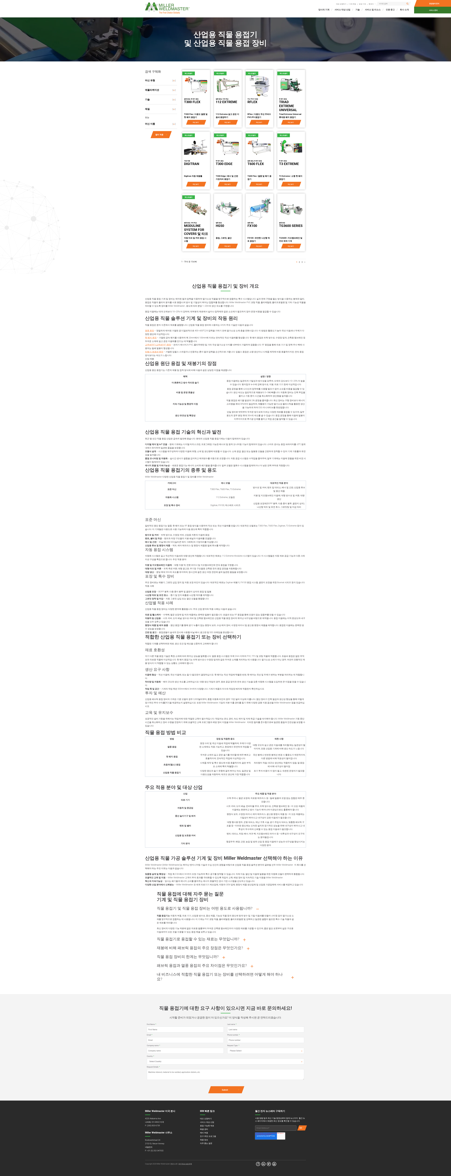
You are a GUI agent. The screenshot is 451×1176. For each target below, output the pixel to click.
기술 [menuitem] (358, 9)
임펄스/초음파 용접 (154, 352)
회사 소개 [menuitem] (404, 9)
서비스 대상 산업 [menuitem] (342, 9)
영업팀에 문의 (434, 3)
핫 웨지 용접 (151, 337)
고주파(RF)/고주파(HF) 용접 (158, 344)
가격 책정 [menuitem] (352, 4)
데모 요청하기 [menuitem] (341, 4)
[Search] (407, 4)
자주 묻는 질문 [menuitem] (206, 1143)
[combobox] (371, 4)
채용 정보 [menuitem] (204, 1140)
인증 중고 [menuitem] (390, 9)
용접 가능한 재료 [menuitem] (207, 1126)
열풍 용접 (149, 330)
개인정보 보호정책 (185, 1164)
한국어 (371, 4)
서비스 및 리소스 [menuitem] (373, 9)
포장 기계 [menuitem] (362, 4)
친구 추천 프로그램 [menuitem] (208, 1136)
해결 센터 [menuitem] (204, 1129)
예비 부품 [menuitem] (204, 1133)
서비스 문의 (433, 10)
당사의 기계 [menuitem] (323, 9)
